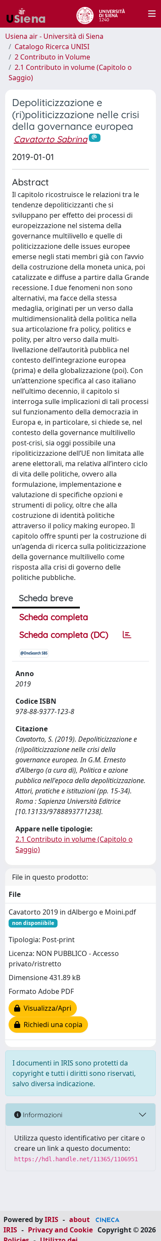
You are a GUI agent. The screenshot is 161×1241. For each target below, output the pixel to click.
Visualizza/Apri (45, 1008)
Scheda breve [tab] (46, 597)
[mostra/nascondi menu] (152, 13)
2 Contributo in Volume (52, 57)
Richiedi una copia (51, 1024)
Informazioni (41, 1114)
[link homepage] (29, 13)
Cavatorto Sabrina (50, 139)
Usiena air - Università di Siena (54, 36)
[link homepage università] (101, 13)
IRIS (51, 1219)
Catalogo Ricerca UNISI (52, 46)
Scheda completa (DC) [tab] (63, 634)
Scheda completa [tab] (53, 616)
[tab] (127, 635)
